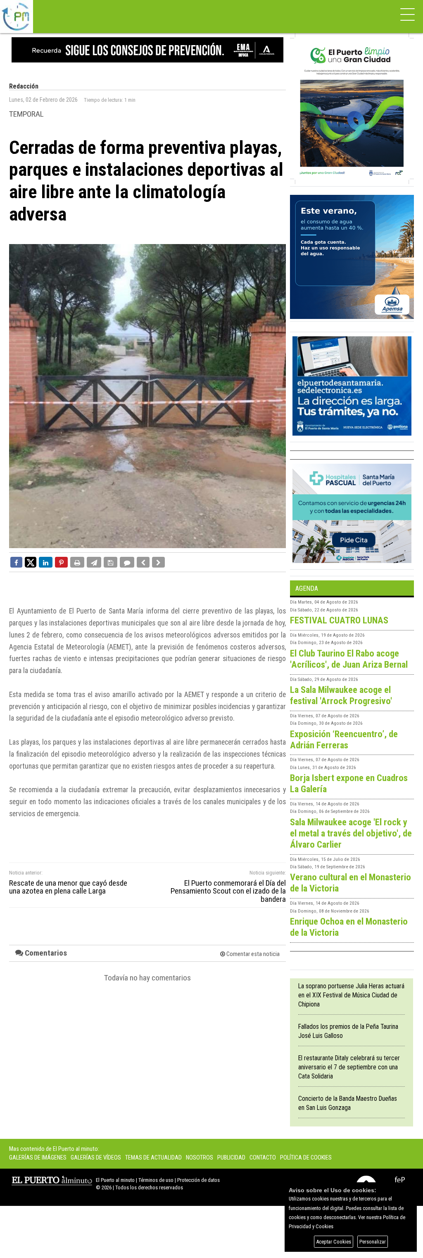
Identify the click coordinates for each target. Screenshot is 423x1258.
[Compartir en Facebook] (16, 562)
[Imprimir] (77, 562)
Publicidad (231, 1157)
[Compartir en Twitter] (30, 562)
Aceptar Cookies (333, 1242)
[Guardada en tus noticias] (110, 562)
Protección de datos (198, 1180)
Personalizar (372, 1242)
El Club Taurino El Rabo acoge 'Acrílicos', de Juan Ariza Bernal (349, 659)
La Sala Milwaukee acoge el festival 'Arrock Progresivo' (341, 695)
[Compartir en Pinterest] (61, 562)
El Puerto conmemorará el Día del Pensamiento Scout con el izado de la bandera (228, 891)
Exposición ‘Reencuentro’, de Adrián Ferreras (344, 739)
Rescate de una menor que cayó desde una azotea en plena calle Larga (68, 887)
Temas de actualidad (153, 1157)
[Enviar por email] (94, 562)
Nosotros (199, 1157)
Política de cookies (306, 1157)
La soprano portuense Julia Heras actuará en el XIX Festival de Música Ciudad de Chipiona (351, 995)
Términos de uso (155, 1180)
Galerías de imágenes (38, 1157)
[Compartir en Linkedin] (45, 562)
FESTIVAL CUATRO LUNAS (339, 620)
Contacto (263, 1157)
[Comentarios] (127, 562)
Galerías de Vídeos (96, 1157)
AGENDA (306, 588)
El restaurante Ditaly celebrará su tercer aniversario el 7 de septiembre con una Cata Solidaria (349, 1067)
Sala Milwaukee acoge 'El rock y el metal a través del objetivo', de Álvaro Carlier (351, 833)
